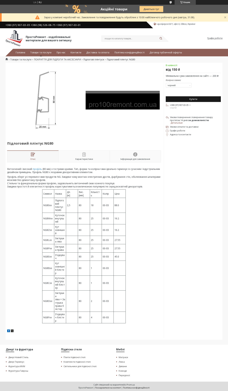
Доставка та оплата (97, 52)
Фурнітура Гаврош (18, 370)
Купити (193, 99)
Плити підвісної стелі (74, 357)
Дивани (123, 366)
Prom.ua (131, 384)
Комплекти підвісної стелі (77, 361)
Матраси (123, 357)
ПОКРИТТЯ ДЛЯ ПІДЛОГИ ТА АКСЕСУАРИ (57, 59)
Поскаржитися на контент (108, 387)
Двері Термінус (16, 361)
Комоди (123, 370)
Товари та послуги (40, 52)
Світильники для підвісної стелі (80, 366)
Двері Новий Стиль (18, 357)
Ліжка (122, 361)
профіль (37, 169)
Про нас (60, 52)
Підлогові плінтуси (93, 59)
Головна (20, 52)
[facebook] (8, 331)
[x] (12, 331)
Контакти (75, 52)
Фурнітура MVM (16, 366)
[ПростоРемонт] (14, 38)
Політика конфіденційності (129, 52)
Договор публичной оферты (166, 52)
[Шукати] (160, 39)
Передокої (124, 375)
